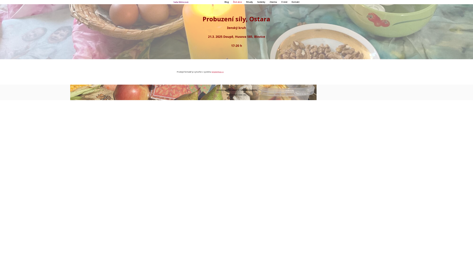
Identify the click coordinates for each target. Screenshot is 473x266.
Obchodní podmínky (249, 90)
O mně (284, 2)
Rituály (249, 2)
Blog (227, 2)
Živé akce (237, 2)
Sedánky (261, 2)
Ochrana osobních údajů (227, 90)
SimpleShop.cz (218, 72)
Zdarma (273, 2)
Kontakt (296, 2)
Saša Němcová (180, 2)
